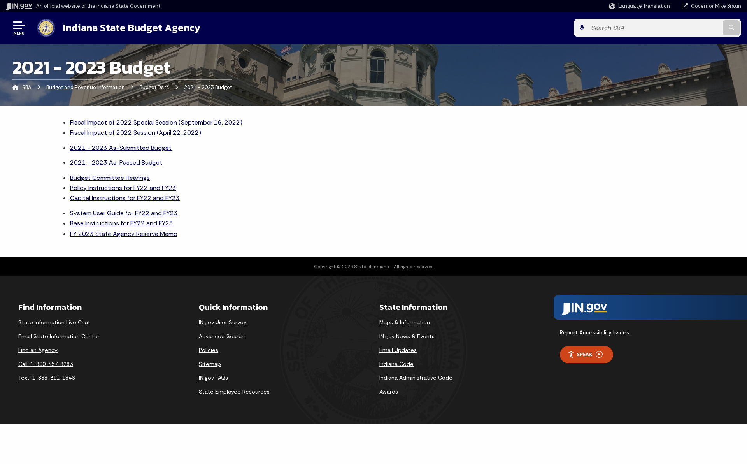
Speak (585, 354)
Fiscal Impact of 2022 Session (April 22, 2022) (135, 132)
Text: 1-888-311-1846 (46, 377)
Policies (208, 349)
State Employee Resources (234, 391)
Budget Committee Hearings (110, 178)
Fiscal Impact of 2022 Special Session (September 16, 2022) (156, 122)
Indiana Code (396, 363)
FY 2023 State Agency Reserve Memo (123, 234)
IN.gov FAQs (213, 377)
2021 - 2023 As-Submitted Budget (121, 148)
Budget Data (154, 87)
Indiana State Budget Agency (131, 27)
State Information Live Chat (54, 322)
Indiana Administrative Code (415, 377)
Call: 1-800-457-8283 (45, 363)
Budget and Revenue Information (85, 87)
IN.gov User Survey (223, 322)
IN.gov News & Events (407, 336)
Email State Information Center (59, 336)
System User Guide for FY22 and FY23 (124, 213)
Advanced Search (222, 336)
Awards (388, 391)
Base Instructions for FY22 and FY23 (121, 223)
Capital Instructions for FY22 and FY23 (125, 198)
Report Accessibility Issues (594, 332)
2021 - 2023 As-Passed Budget (116, 162)
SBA (27, 87)
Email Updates (398, 349)
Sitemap (210, 363)
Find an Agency (38, 349)
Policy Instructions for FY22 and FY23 (123, 188)
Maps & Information (404, 322)
